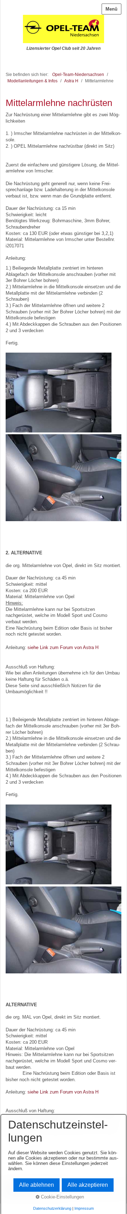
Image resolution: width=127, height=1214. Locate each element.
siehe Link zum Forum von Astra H (63, 647)
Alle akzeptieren (87, 1185)
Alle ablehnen (36, 1185)
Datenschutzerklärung (52, 1208)
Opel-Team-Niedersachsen (78, 74)
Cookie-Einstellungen (62, 1197)
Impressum (84, 1208)
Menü (111, 9)
